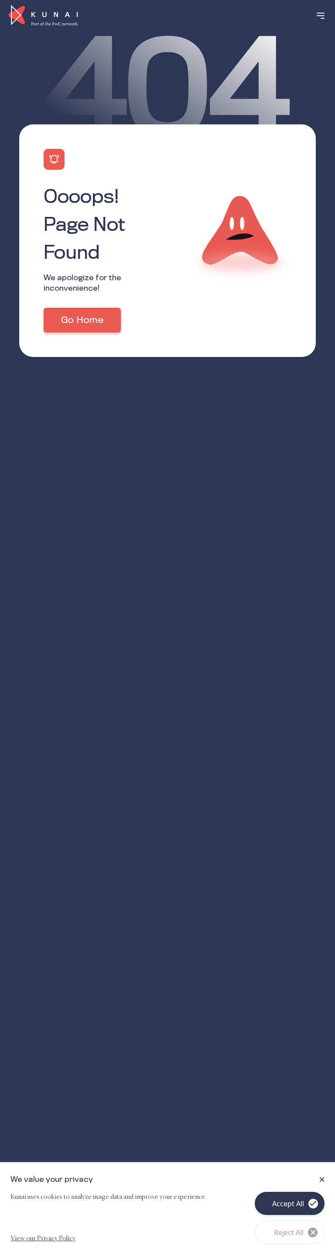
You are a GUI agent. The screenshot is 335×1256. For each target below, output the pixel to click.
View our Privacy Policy (42, 1238)
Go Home (82, 320)
